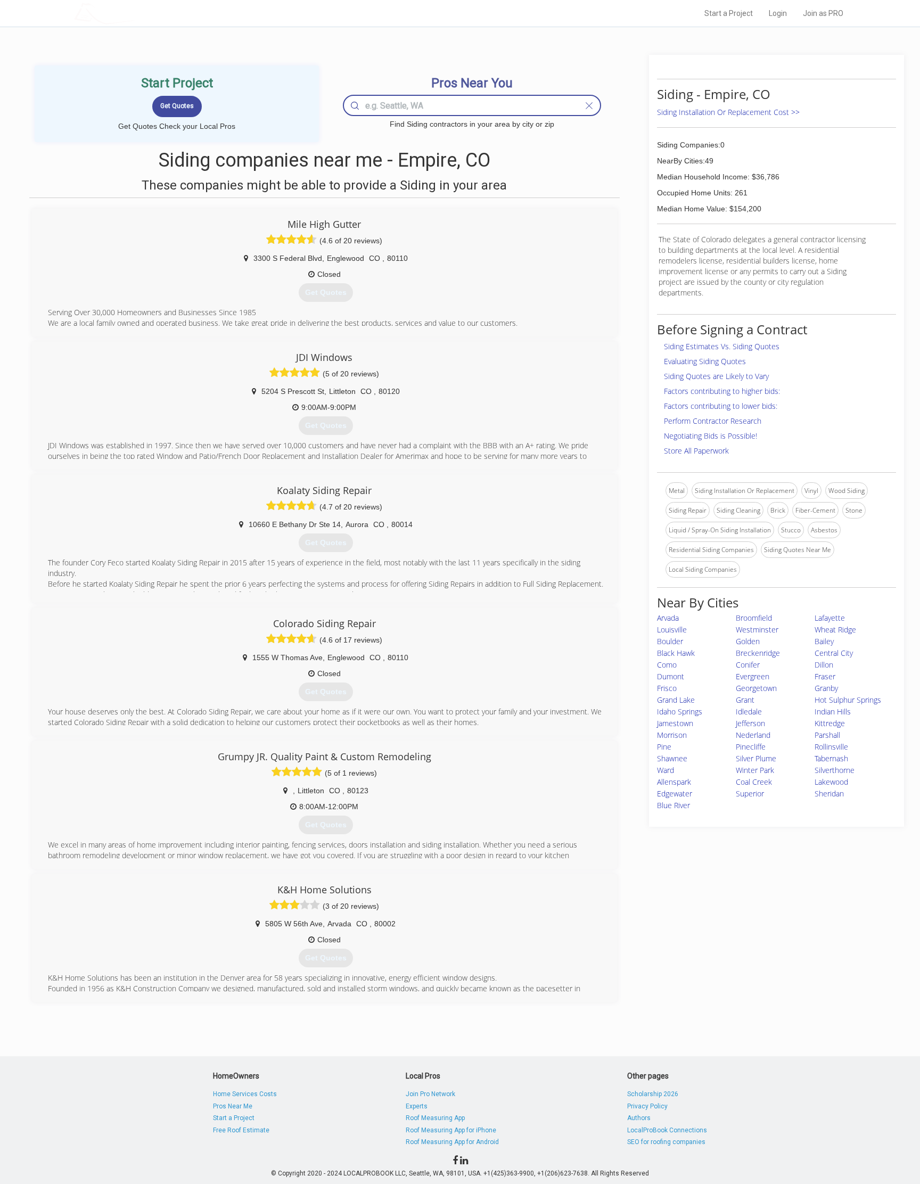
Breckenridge (758, 653)
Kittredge (830, 723)
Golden (748, 641)
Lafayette (830, 618)
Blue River (673, 805)
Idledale (749, 711)
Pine (664, 747)
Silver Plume (756, 758)
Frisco (667, 688)
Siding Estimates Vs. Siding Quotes (721, 346)
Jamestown (675, 723)
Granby (826, 688)
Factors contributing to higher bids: (722, 391)
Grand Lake (676, 700)
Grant (745, 700)
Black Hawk (676, 653)
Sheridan (829, 793)
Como (667, 665)
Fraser (825, 676)
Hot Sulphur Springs (848, 700)
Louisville (672, 629)
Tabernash (831, 758)
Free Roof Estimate (241, 1130)
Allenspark (674, 782)
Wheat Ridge (835, 629)
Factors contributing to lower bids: (720, 406)
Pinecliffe (751, 747)
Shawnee (672, 758)
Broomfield (754, 618)
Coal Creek (754, 782)
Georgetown (756, 688)
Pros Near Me (232, 1106)
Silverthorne (835, 770)
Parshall (827, 735)
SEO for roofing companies (666, 1142)
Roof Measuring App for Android (452, 1142)
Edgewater (674, 793)
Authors (639, 1118)
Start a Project (728, 13)
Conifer (748, 665)
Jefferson (750, 723)
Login (778, 13)
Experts (417, 1106)
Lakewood (831, 782)
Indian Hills (833, 711)
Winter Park (755, 770)
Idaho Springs (679, 711)
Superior (750, 793)
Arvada (668, 618)
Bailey (824, 641)
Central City (834, 653)
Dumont (670, 676)
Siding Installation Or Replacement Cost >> (728, 112)
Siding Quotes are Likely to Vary (716, 376)
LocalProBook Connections (667, 1130)
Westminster (757, 629)
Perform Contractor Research (712, 421)
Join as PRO (823, 13)
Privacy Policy (647, 1106)
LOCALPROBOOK (136, 13)
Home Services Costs (245, 1094)
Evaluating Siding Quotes (705, 361)
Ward (665, 770)
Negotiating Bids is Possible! (710, 436)
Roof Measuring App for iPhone (451, 1130)
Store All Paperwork (696, 451)
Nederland (753, 735)
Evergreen (752, 676)
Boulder (670, 641)
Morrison (672, 735)
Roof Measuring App (435, 1118)
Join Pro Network (430, 1094)
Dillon (824, 665)
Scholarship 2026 (652, 1094)
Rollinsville (831, 747)
